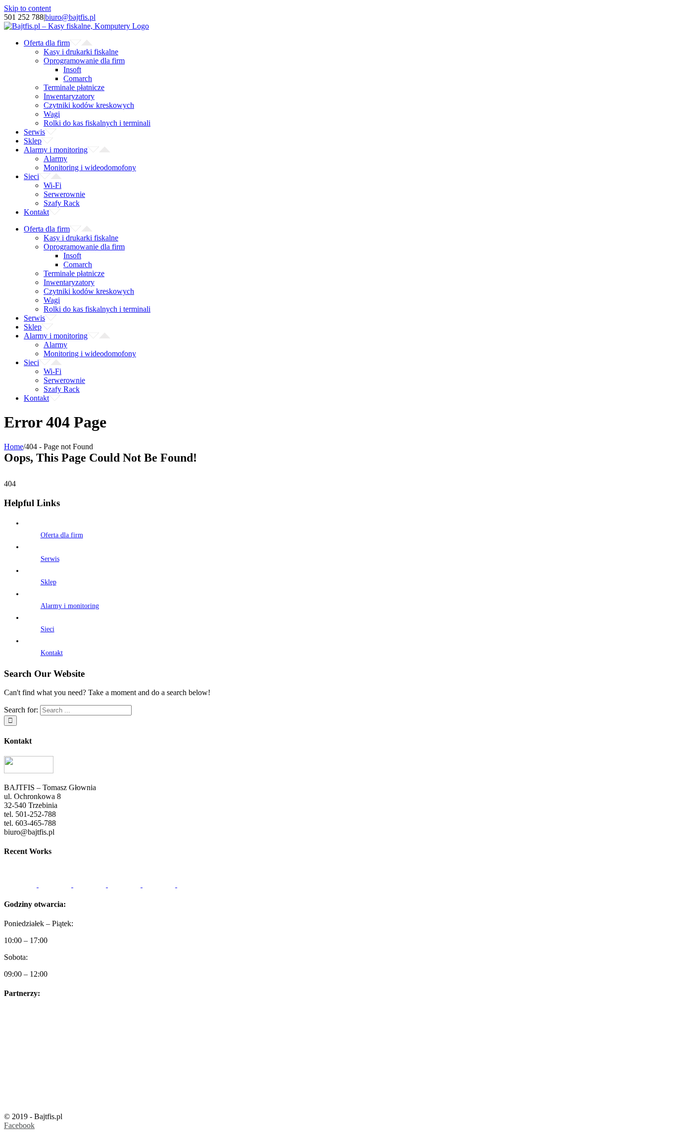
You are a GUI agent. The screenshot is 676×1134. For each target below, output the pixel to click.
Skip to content (27, 8)
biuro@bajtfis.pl (70, 17)
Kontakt (52, 653)
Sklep (48, 582)
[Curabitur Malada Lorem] (160, 884)
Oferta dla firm (62, 535)
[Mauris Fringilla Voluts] (56, 884)
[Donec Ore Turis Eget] (21, 884)
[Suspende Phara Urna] (193, 884)
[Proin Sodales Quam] (90, 884)
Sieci (47, 629)
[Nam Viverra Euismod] (125, 884)
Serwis (50, 559)
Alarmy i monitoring (70, 606)
